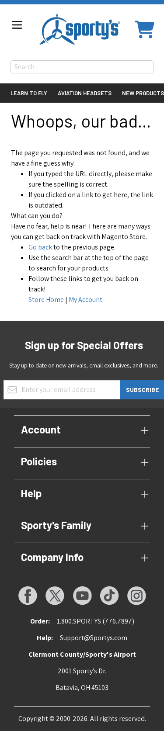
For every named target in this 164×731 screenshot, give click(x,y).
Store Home (46, 299)
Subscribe (142, 389)
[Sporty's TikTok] (109, 595)
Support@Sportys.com (93, 637)
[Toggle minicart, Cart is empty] (144, 28)
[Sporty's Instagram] (136, 595)
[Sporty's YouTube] (82, 595)
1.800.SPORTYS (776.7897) (95, 621)
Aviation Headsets (85, 93)
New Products (143, 93)
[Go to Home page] (79, 29)
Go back (40, 247)
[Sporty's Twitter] (55, 595)
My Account (85, 299)
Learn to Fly (28, 93)
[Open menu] (17, 24)
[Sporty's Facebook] (27, 595)
